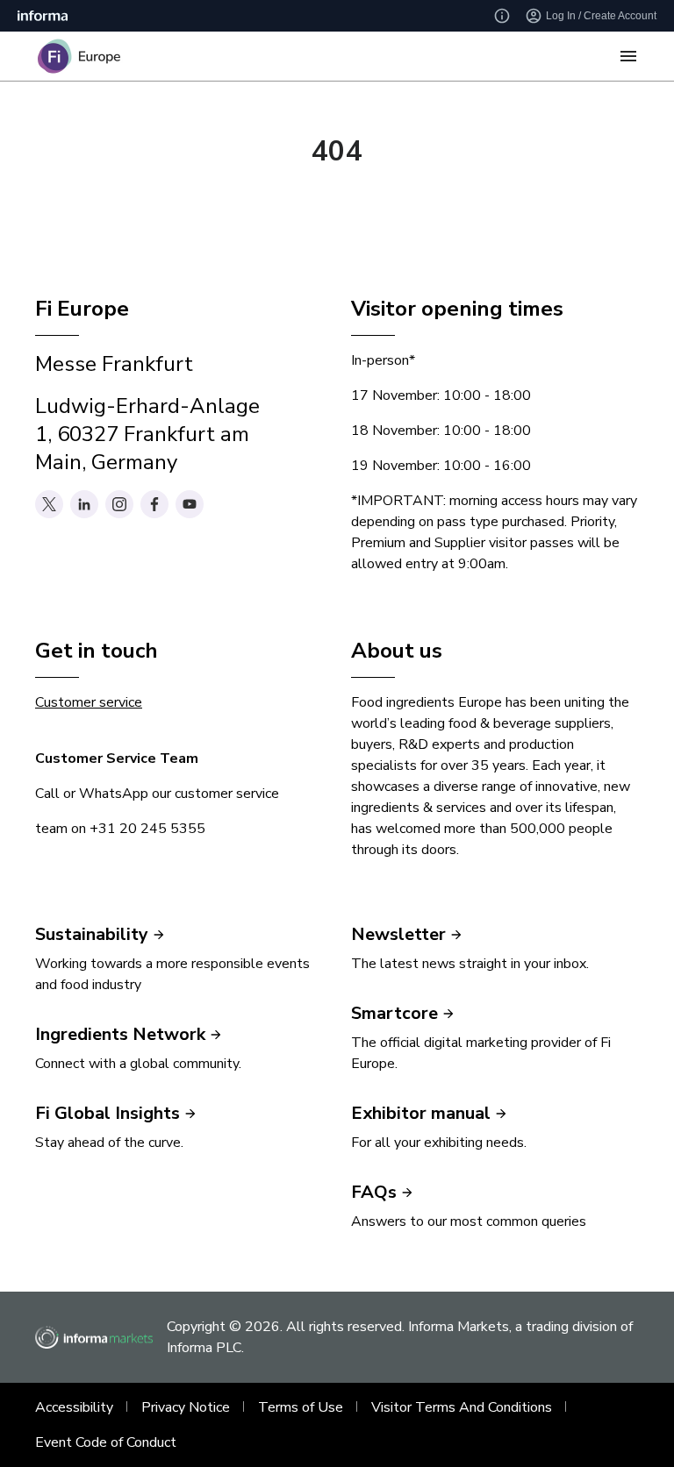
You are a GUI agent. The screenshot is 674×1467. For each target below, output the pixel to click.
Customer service (88, 702)
